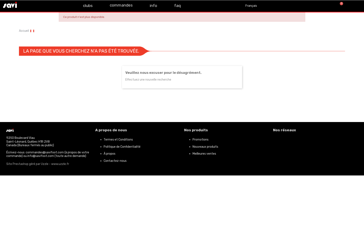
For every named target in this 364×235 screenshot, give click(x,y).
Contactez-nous (115, 161)
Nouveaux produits (205, 147)
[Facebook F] (25, 5)
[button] (325, 6)
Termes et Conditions (118, 139)
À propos (109, 153)
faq (177, 5)
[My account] (355, 6)
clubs (88, 5)
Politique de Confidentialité (122, 147)
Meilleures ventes (204, 153)
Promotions (201, 139)
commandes (121, 5)
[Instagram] (35, 5)
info (153, 5)
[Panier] (339, 6)
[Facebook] (278, 141)
